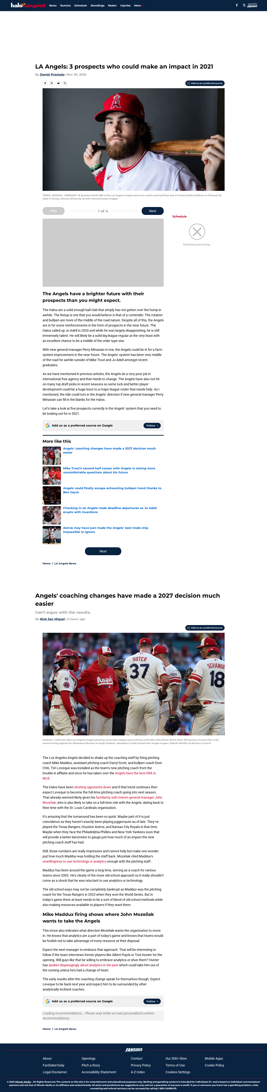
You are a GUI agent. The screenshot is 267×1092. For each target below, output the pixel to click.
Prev (53, 211)
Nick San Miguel (52, 619)
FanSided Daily (53, 1065)
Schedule (80, 5)
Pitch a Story (91, 1065)
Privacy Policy (141, 1065)
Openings (88, 1058)
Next (152, 211)
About (47, 1058)
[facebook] (237, 5)
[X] (244, 5)
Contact (136, 1058)
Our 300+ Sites (176, 1058)
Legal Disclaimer (55, 1072)
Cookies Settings (178, 1072)
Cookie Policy (214, 1065)
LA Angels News (65, 563)
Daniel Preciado (52, 74)
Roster (112, 5)
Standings (97, 5)
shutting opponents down (92, 787)
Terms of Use (175, 1065)
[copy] (65, 83)
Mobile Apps (214, 1058)
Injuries (125, 5)
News (53, 5)
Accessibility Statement (99, 1072)
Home (47, 563)
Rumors (65, 5)
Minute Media (23, 1081)
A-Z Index (138, 1072)
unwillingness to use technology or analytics (74, 861)
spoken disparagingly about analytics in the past (83, 965)
